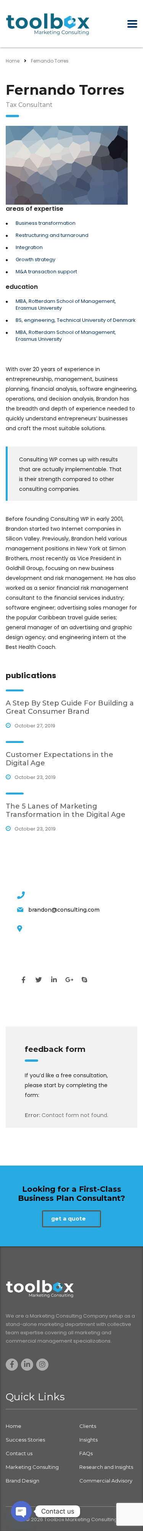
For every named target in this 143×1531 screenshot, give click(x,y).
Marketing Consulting (32, 1467)
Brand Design (22, 1481)
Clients (87, 1426)
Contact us (19, 1453)
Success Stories (25, 1440)
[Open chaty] (21, 1511)
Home (12, 61)
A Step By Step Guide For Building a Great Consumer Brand (70, 707)
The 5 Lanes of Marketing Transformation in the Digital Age (65, 810)
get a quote (68, 1218)
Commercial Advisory (105, 1481)
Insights (88, 1440)
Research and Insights (106, 1467)
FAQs (86, 1453)
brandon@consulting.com (64, 909)
